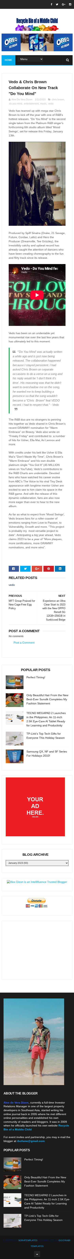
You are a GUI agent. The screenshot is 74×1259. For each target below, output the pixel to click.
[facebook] (51, 4)
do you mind (15, 103)
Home (8, 60)
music (43, 103)
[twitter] (57, 4)
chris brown (58, 99)
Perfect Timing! (35, 677)
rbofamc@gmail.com (31, 1141)
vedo (50, 103)
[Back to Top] (37, 1254)
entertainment (31, 103)
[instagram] (70, 4)
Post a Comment (24, 642)
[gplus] (64, 4)
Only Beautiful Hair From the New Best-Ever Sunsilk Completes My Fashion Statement (47, 699)
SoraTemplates (27, 1240)
